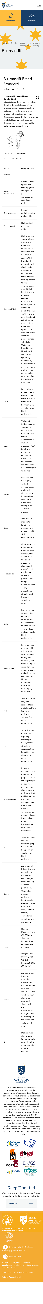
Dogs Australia (15, 1247)
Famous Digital (15, 1277)
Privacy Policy (7, 1272)
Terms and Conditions (24, 1272)
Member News (19, 1251)
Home (4, 43)
